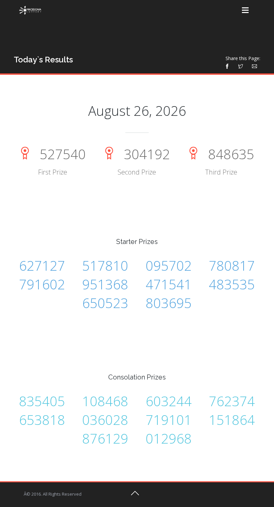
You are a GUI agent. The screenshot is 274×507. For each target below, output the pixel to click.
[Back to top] (135, 495)
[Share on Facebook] (229, 65)
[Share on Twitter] (241, 65)
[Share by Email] (254, 65)
